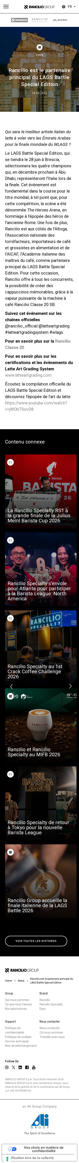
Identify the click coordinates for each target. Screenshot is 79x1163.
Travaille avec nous (52, 1037)
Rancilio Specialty (51, 1004)
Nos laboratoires (16, 1008)
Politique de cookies (18, 1037)
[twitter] (13, 1067)
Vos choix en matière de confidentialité (44, 1149)
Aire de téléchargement (21, 1045)
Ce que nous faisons (18, 1004)
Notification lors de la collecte (29, 1158)
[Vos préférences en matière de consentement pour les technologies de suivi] (7, 1159)
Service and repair (17, 1041)
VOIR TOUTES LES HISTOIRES (36, 941)
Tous (39, 55)
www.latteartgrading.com (28, 375)
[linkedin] (20, 1067)
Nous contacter (50, 1028)
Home (8, 980)
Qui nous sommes (17, 1000)
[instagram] (6, 1067)
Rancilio (45, 1000)
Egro (43, 1008)
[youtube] (33, 1067)
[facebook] (27, 1067)
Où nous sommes (51, 1032)
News (21, 980)
